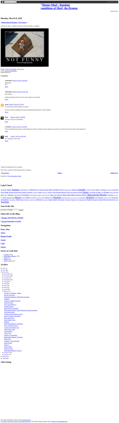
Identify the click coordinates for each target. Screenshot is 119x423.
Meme (73, 195)
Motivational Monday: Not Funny (14, 22)
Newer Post (5, 173)
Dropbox (6, 345)
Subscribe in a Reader (15, 218)
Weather (100, 200)
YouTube (5, 202)
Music (5, 197)
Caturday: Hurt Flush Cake (11, 327)
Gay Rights (92, 192)
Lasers (43, 195)
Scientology (115, 197)
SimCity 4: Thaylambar (10, 335)
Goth (102, 192)
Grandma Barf (8, 331)
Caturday (82, 189)
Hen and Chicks (8, 302)
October (6, 278)
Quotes (3, 247)
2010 (4, 272)
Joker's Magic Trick (9, 329)
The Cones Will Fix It (10, 304)
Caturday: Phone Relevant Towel (13, 314)
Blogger (62, 190)
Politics (27, 198)
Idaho (111, 192)
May (5, 287)
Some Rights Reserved (23, 421)
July (5, 283)
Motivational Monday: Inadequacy (13, 324)
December (7, 274)
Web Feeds (106, 200)
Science (100, 198)
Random (57, 197)
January (6, 354)
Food (68, 192)
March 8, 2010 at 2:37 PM (16, 104)
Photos (18, 197)
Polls (32, 197)
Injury (6, 195)
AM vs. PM (7, 333)
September (7, 279)
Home (60, 173)
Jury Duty (19, 195)
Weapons (95, 200)
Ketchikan (26, 195)
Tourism (73, 200)
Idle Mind (115, 192)
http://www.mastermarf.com (59, 421)
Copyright (108, 190)
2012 (4, 268)
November (7, 276)
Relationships (82, 197)
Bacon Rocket (8, 343)
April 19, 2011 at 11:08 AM (18, 136)
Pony (35, 197)
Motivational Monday (11, 71)
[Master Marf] (59, 6)
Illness (2, 195)
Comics (97, 190)
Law (46, 195)
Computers (103, 190)
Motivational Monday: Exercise (13, 350)
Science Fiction (107, 197)
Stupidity (55, 200)
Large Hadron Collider (35, 195)
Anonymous (23, 190)
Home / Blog (5, 229)
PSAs (51, 197)
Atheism (32, 190)
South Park (45, 200)
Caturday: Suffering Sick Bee (12, 301)
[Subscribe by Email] (3, 221)
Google (98, 192)
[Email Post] (20, 69)
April (5, 289)
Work (117, 200)
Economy (35, 192)
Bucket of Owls (8, 348)
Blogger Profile (6, 236)
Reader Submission (74, 197)
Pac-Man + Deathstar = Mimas (12, 293)
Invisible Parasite (9, 306)
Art (28, 190)
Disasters (24, 192)
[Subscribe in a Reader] (4, 218)
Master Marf (67, 195)
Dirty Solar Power (9, 318)
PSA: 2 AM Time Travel (11, 325)
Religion (90, 197)
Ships (18, 200)
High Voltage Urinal (9, 320)
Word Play (112, 200)
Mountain (110, 195)
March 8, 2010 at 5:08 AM (20, 80)
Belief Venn (7, 339)
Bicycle (37, 190)
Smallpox (6, 299)
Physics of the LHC (9, 295)
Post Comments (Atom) (14, 176)
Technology (61, 200)
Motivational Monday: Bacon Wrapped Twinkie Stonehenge (20, 310)
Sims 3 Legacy (24, 200)
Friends (80, 192)
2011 (4, 270)
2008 (4, 358)
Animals (15, 189)
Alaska (9, 190)
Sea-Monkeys (12, 200)
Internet (10, 195)
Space (50, 200)
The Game (68, 200)
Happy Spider (8, 347)
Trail (77, 200)
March (6, 291)
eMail (39, 192)
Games (85, 192)
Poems (23, 197)
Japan (15, 195)
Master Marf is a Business (11, 308)
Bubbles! (6, 322)
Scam (96, 197)
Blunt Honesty (67, 190)
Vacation (89, 200)
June (5, 285)
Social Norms (32, 200)
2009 (4, 356)
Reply (6, 86)
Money (84, 195)
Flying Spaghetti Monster (59, 192)
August (6, 281)
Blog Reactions (44, 190)
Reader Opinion (66, 197)
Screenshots (5, 200)
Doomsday (30, 192)
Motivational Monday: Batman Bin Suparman (16, 297)
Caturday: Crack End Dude (11, 341)
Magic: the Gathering (56, 195)
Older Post (114, 173)
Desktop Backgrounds (15, 192)
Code (92, 190)
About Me (3, 190)
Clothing (89, 190)
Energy (50, 192)
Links (3, 243)
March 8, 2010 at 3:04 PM (18, 117)
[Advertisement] (21, 12)
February (6, 352)
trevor (7, 104)
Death (6, 192)
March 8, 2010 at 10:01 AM (20, 92)
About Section (26, 420)
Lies (49, 195)
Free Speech (73, 192)
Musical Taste (11, 197)
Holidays (107, 192)
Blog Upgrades (54, 190)
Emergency (44, 192)
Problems (46, 197)
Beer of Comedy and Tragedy (12, 316)
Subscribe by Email (14, 221)
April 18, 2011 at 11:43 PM (19, 127)
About (3, 233)
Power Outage (40, 197)
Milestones (79, 195)
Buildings (74, 190)
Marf (6, 117)
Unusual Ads (82, 200)
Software (39, 200)
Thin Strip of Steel (9, 312)
